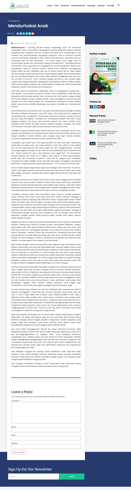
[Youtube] (99, 107)
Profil (56, 6)
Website (14, 443)
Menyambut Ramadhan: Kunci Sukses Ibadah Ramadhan (107, 133)
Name (13, 427)
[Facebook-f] (91, 107)
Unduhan (101, 6)
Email (13, 435)
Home (49, 6)
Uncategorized (14, 21)
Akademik (65, 6)
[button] (118, 5)
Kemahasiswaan (78, 6)
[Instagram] (103, 107)
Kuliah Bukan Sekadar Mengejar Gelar (106, 121)
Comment (15, 401)
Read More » (101, 124)
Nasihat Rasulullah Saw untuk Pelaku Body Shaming (107, 145)
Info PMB (110, 6)
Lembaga (91, 6)
